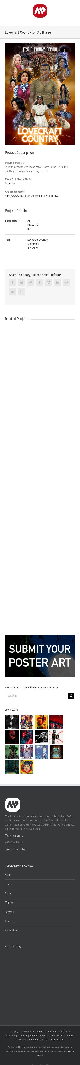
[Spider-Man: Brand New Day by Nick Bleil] (27, 752)
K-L (29, 229)
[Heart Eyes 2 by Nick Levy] (27, 737)
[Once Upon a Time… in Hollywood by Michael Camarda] (27, 722)
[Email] (21, 291)
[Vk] (12, 291)
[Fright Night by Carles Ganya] (41, 737)
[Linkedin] (57, 282)
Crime (8, 893)
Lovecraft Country (37, 239)
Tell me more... (14, 835)
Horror (8, 884)
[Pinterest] (30, 282)
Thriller (9, 902)
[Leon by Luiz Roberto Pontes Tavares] (56, 737)
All (29, 221)
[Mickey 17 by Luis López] (27, 766)
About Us (22, 1035)
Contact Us (57, 1039)
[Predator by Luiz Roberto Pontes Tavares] (12, 752)
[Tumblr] (39, 282)
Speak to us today (15, 849)
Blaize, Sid (33, 225)
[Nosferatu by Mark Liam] (12, 722)
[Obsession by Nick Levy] (41, 722)
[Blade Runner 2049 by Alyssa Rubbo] (12, 766)
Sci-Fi (8, 875)
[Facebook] (12, 282)
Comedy (10, 921)
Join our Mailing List (38, 1039)
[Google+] (48, 282)
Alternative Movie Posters (44, 1031)
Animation (11, 930)
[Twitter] (21, 282)
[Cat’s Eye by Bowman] (56, 752)
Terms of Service (56, 1035)
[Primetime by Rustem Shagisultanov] (41, 752)
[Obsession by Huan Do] (56, 722)
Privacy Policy (37, 1035)
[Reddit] (66, 282)
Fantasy (9, 912)
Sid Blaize (10, 183)
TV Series (32, 248)
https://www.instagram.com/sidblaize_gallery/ (31, 196)
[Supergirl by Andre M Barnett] (12, 737)
